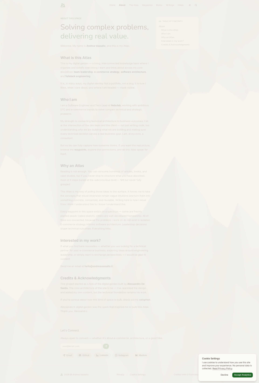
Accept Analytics (242, 375)
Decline (224, 375)
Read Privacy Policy (222, 368)
